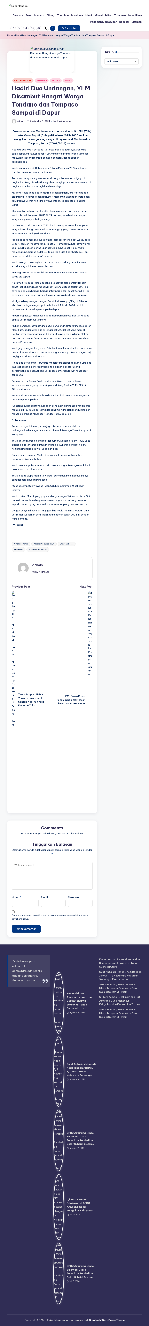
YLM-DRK (18, 549)
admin (37, 565)
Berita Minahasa (23, 80)
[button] (69, 28)
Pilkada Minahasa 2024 (44, 544)
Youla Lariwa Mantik (38, 549)
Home (10, 35)
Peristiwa (42, 80)
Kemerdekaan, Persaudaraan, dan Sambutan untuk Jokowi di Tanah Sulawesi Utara (79, 1001)
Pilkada (56, 80)
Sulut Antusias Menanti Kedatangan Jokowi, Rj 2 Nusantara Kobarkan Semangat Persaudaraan (120, 975)
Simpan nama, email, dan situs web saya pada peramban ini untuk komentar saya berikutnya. (50, 917)
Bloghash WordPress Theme (107, 1320)
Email (45, 897)
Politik (68, 80)
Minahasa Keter (21, 544)
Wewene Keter (66, 544)
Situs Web (74, 897)
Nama (16, 897)
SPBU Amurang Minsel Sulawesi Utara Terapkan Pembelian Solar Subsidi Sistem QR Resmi (118, 988)
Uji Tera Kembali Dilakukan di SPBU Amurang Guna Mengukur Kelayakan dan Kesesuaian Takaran (120, 1000)
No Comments (64, 121)
